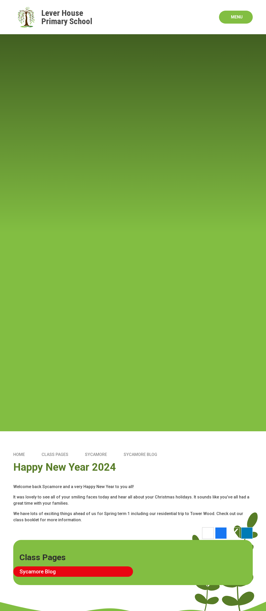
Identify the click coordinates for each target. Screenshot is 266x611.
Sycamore (96, 454)
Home (19, 454)
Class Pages (55, 454)
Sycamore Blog (140, 454)
